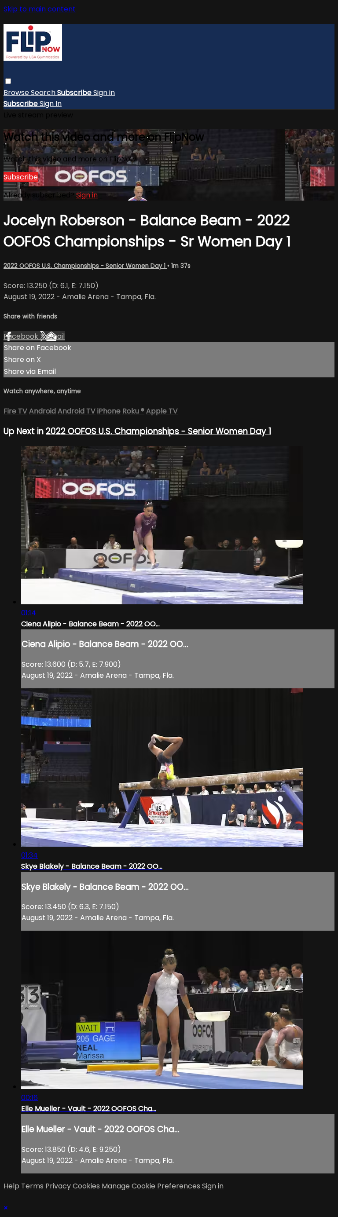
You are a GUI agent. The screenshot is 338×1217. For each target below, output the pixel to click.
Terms (33, 1186)
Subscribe (21, 177)
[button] (8, 81)
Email (55, 336)
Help (12, 1186)
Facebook (22, 336)
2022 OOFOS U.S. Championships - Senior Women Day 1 (85, 266)
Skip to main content (40, 9)
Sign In (51, 104)
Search (44, 93)
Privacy (59, 1186)
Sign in (104, 93)
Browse (17, 93)
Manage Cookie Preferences (152, 1186)
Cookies (87, 1186)
